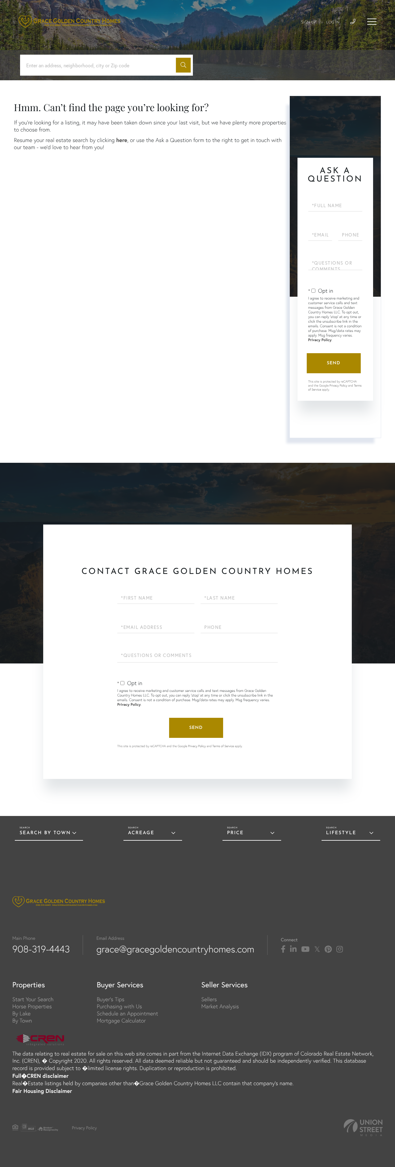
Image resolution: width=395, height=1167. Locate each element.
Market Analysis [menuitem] (220, 1006)
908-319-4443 (41, 949)
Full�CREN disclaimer (40, 1075)
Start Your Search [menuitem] (32, 999)
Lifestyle (341, 833)
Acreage (141, 833)
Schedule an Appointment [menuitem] (127, 1013)
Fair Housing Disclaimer (42, 1090)
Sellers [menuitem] (209, 999)
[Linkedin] (293, 949)
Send (333, 363)
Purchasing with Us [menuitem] (119, 1006)
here (121, 140)
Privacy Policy (320, 340)
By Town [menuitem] (22, 1020)
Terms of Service (223, 746)
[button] (183, 65)
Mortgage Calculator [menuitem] (121, 1020)
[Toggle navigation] (371, 22)
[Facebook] (283, 949)
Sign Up (308, 22)
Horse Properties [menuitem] (32, 1006)
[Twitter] (317, 949)
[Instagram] (339, 949)
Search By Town (45, 833)
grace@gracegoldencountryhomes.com (175, 949)
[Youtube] (305, 949)
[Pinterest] (328, 949)
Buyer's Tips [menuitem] (110, 999)
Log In (332, 22)
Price (235, 833)
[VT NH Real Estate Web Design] (363, 1127)
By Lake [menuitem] (21, 1013)
